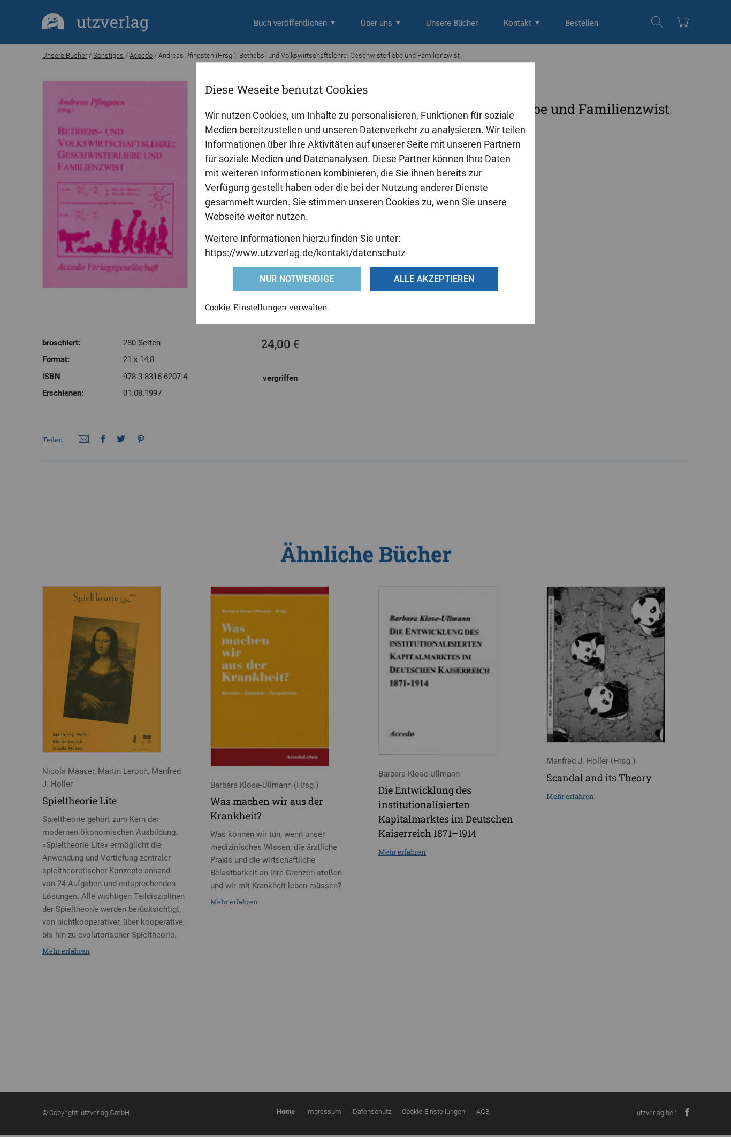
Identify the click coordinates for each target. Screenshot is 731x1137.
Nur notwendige (297, 279)
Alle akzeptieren (434, 279)
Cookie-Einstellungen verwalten (266, 307)
